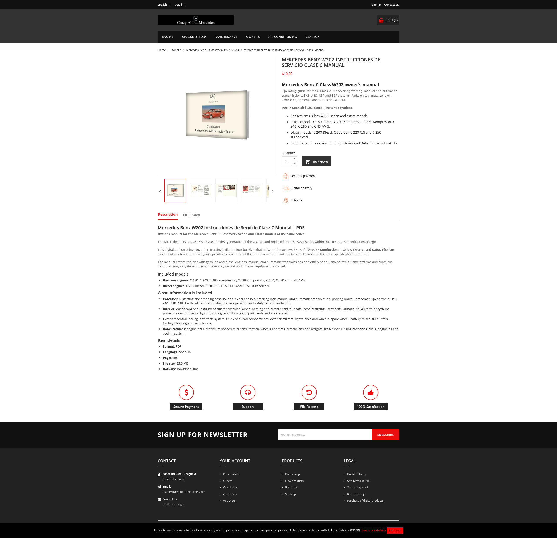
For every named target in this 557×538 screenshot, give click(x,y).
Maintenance (226, 37)
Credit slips (230, 487)
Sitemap (290, 494)
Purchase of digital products (365, 501)
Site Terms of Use (358, 481)
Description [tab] (168, 214)
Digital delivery (356, 474)
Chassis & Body (194, 37)
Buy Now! (316, 162)
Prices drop (292, 474)
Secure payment (357, 487)
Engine (167, 37)
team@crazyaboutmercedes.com (184, 492)
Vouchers (229, 501)
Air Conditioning (282, 37)
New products (294, 481)
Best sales (291, 487)
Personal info (231, 474)
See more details (374, 530)
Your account (235, 460)
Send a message (173, 504)
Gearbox (312, 37)
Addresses (230, 494)
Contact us (391, 5)
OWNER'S (253, 37)
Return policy (355, 494)
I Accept (395, 530)
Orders (227, 481)
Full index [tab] (191, 215)
